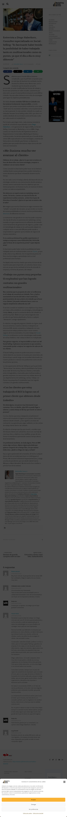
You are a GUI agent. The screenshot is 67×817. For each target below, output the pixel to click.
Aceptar (33, 799)
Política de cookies (27, 813)
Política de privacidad (38, 813)
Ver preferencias (33, 809)
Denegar (33, 804)
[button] (64, 782)
